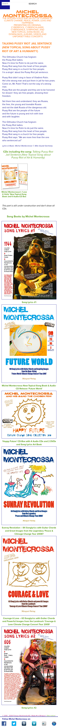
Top (52, 716)
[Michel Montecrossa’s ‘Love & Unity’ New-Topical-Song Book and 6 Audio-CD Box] (14, 189)
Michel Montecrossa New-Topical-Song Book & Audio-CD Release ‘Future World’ (29, 387)
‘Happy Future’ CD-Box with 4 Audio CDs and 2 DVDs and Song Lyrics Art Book (29, 443)
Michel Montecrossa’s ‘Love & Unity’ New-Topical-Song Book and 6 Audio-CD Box (14, 194)
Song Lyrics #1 (29, 302)
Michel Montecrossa (27, 12)
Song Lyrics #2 (29, 707)
